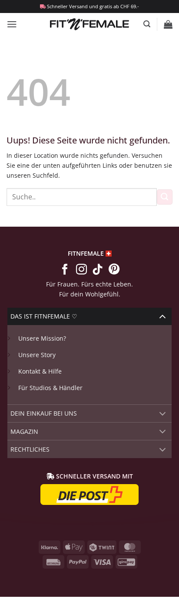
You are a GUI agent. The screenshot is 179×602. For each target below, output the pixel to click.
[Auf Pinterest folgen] (114, 270)
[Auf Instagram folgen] (81, 270)
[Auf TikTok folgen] (97, 270)
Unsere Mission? (42, 338)
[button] (12, 24)
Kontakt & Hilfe (40, 371)
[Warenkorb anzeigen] (168, 24)
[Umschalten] (162, 316)
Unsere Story (37, 355)
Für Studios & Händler (50, 388)
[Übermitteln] (164, 197)
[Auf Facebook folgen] (65, 270)
